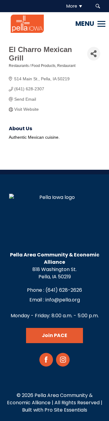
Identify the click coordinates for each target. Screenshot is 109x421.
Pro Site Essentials (66, 409)
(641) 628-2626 (63, 290)
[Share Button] (93, 54)
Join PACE (54, 335)
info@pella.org (62, 299)
